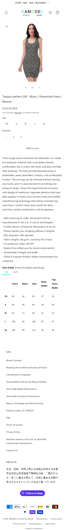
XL (44, 123)
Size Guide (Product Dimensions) (23, 396)
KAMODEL (13, 519)
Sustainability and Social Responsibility (26, 381)
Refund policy (42, 519)
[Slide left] (25, 87)
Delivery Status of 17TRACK (20, 410)
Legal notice (50, 524)
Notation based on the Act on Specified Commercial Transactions (26, 441)
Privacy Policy (13, 432)
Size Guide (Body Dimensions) (21, 388)
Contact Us (12, 450)
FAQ (8, 417)
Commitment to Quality (18, 374)
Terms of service (14, 424)
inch (15, 271)
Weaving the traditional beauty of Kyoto (26, 367)
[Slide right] (39, 87)
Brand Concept (14, 360)
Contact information (33, 528)
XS (7, 123)
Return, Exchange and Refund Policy (24, 403)
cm (6, 271)
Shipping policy (35, 524)
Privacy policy (56, 519)
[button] (6, 12)
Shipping (17, 113)
